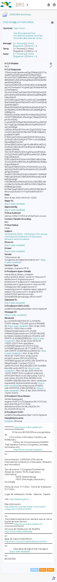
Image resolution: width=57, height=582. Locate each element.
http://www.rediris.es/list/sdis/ (18, 531)
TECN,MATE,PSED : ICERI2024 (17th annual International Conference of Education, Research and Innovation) (26, 236)
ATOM (34, 570)
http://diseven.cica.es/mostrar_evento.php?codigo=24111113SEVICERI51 (25, 507)
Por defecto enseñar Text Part (28, 35)
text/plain (9, 421)
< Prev (30, 43)
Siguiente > (19, 46)
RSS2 (50, 570)
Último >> (31, 46)
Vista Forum (19, 28)
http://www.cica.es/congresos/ (27, 449)
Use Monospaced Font (24, 33)
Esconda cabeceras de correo (27, 38)
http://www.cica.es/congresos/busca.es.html (26, 541)
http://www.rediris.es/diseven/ (28, 427)
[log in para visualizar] (15, 204)
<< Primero (19, 43)
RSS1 (42, 570)
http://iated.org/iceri (19, 499)
